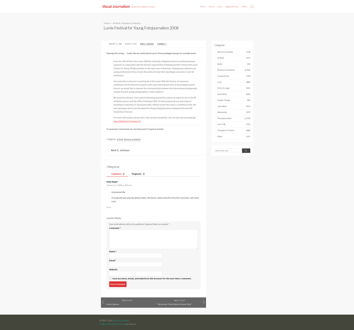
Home (202, 6)
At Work (117, 23)
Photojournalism (233, 118)
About (211, 6)
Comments (117, 174)
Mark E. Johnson (147, 44)
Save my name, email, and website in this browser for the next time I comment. (152, 278)
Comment (115, 228)
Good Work (233, 94)
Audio (233, 64)
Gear (220, 6)
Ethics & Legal (233, 88)
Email (112, 260)
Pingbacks (137, 174)
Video (233, 136)
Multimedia (233, 112)
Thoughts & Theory (233, 130)
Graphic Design (233, 100)
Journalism (233, 106)
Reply (108, 207)
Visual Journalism (121, 320)
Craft (233, 82)
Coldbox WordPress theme (112, 324)
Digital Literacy (232, 6)
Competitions (233, 76)
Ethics (244, 6)
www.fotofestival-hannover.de (127, 121)
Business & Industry (131, 23)
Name (113, 251)
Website (113, 269)
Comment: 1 (161, 44)
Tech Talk (233, 124)
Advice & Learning (233, 52)
